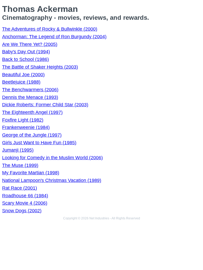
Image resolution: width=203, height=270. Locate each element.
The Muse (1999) (20, 165)
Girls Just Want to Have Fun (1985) (39, 142)
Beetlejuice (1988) (21, 82)
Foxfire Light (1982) (22, 120)
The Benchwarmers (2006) (30, 89)
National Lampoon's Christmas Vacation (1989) (51, 180)
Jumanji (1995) (18, 150)
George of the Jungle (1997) (32, 135)
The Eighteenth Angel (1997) (32, 112)
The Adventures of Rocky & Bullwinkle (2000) (49, 29)
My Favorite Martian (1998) (30, 172)
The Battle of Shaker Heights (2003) (40, 67)
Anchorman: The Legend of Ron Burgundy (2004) (54, 36)
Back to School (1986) (25, 59)
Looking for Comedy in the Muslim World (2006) (52, 157)
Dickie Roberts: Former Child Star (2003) (45, 104)
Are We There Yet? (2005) (29, 44)
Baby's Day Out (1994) (26, 51)
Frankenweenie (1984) (26, 127)
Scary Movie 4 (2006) (24, 203)
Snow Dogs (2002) (21, 210)
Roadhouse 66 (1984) (25, 195)
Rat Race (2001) (19, 188)
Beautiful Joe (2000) (23, 74)
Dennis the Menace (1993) (30, 97)
